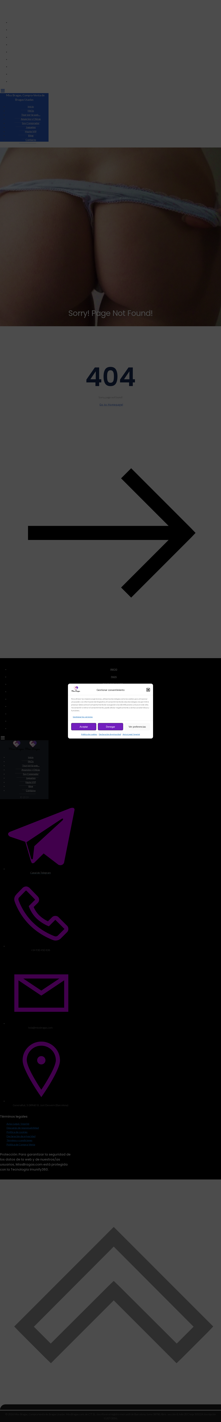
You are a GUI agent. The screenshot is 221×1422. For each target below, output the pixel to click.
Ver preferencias (137, 726)
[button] (148, 689)
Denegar (110, 726)
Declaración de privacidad (110, 734)
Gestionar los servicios (83, 716)
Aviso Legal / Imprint (131, 734)
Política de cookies (89, 734)
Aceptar (84, 726)
